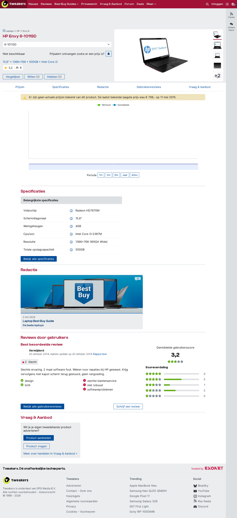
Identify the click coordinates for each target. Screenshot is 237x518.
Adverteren (73, 485)
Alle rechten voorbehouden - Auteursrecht (29, 492)
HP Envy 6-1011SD (19, 36)
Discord (203, 506)
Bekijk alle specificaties (38, 259)
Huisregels (73, 496)
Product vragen (36, 446)
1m (101, 175)
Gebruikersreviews (149, 87)
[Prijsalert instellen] (109, 54)
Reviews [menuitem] (46, 4)
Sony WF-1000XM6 (142, 511)
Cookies (71, 511)
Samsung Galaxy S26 (144, 501)
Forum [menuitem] (129, 4)
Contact (71, 490)
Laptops (10, 31)
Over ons (86, 490)
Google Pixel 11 (140, 496)
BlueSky (203, 485)
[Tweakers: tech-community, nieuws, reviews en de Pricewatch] (13, 4)
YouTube (203, 490)
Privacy (71, 506)
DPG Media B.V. (46, 488)
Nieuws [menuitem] (33, 4)
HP (18, 31)
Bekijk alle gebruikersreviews (42, 406)
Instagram (204, 496)
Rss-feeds (204, 501)
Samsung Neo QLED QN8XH (148, 490)
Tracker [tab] (231, 17)
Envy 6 (26, 31)
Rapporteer (100, 354)
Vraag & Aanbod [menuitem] (111, 4)
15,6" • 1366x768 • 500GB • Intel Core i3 (30, 61)
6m (116, 175)
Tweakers (9, 488)
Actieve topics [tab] (231, 28)
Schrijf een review (128, 406)
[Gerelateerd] (4, 30)
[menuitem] (207, 4)
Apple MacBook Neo (143, 485)
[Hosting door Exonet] (207, 468)
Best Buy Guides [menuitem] (65, 4)
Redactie (103, 87)
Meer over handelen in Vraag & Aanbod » (50, 453)
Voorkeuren (87, 511)
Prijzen (19, 87)
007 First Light (139, 506)
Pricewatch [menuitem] (89, 4)
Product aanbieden (38, 438)
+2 (217, 76)
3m (109, 175)
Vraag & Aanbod (199, 87)
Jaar (125, 175)
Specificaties (60, 87)
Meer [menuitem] (150, 4)
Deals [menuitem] (140, 4)
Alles (135, 175)
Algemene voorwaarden (82, 501)
